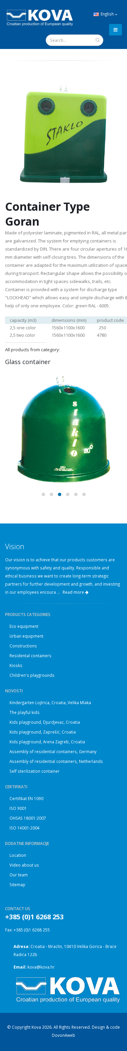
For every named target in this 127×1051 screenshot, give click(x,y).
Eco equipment (23, 626)
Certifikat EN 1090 (26, 798)
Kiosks (15, 665)
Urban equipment (26, 636)
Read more (74, 592)
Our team (18, 874)
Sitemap (17, 884)
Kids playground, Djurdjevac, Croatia (44, 722)
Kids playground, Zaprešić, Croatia (42, 732)
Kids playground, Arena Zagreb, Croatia (47, 741)
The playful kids (24, 712)
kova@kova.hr (41, 967)
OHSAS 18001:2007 (27, 818)
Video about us (24, 865)
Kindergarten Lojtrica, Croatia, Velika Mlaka (50, 702)
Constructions (23, 645)
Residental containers (30, 655)
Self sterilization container (34, 771)
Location (17, 855)
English (107, 14)
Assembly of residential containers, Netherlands (56, 761)
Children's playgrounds (32, 675)
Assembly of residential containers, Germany (53, 751)
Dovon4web (63, 1035)
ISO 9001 (18, 808)
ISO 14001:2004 (24, 827)
